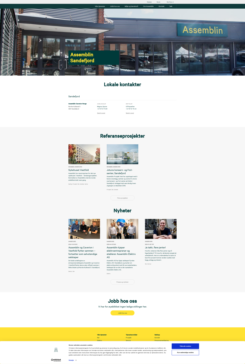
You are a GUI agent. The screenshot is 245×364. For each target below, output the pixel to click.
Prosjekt (128, 337)
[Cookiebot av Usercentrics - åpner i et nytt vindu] (56, 360)
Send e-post (101, 113)
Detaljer (71, 360)
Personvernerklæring (162, 340)
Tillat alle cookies (185, 346)
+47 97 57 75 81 (102, 109)
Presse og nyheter (122, 282)
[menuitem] (149, 2)
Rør (98, 337)
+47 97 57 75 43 (131, 109)
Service (128, 340)
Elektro (99, 340)
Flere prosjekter (122, 198)
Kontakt (157, 337)
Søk (170, 6)
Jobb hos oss (122, 313)
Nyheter (149, 2)
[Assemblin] (74, 6)
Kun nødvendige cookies (185, 352)
